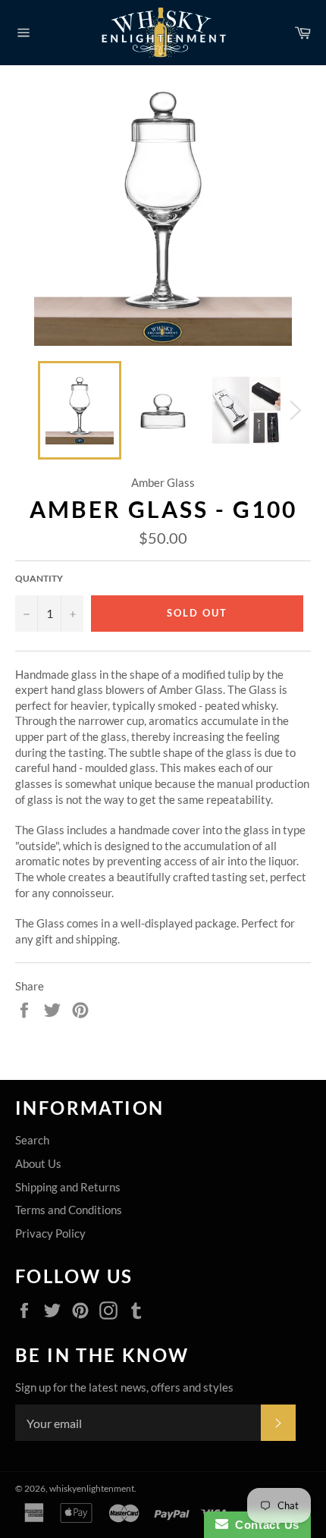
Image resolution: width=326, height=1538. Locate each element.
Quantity (39, 578)
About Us (38, 1163)
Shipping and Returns (68, 1187)
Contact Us (263, 1524)
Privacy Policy (50, 1233)
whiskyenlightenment (91, 1488)
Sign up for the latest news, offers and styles (124, 1387)
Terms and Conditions (68, 1209)
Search (32, 1140)
